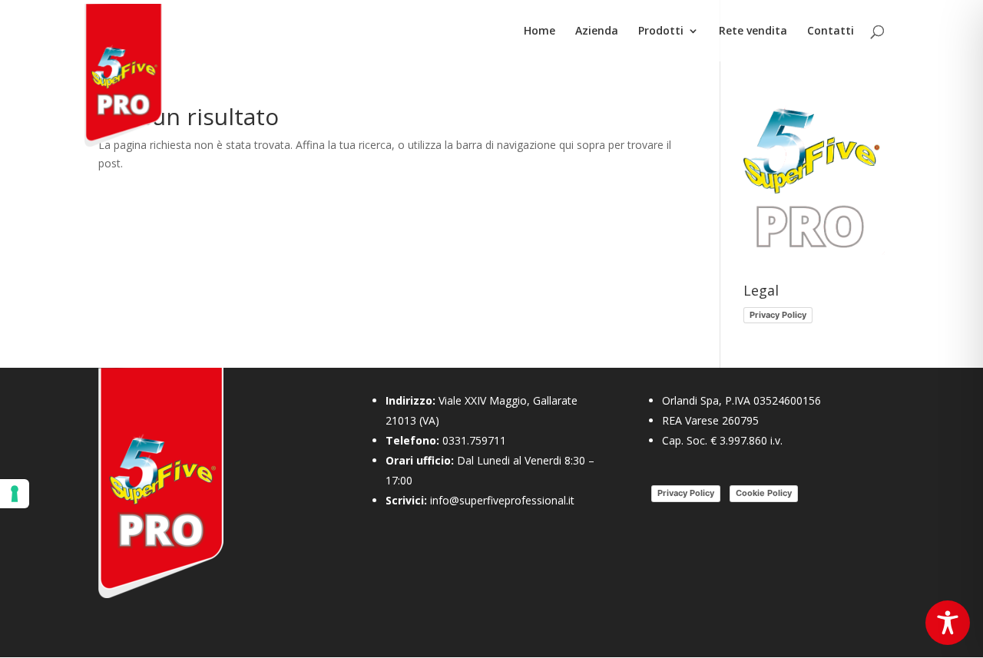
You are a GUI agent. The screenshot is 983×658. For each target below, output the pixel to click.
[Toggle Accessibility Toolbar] (947, 622)
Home (539, 31)
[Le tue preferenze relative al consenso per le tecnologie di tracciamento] (14, 493)
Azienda (596, 31)
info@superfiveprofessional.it (502, 500)
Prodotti (660, 31)
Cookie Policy (764, 493)
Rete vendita (753, 31)
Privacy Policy (778, 314)
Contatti (830, 31)
